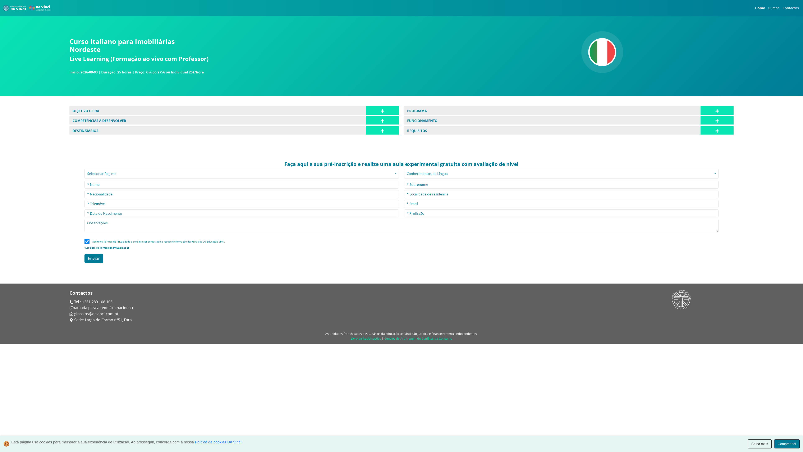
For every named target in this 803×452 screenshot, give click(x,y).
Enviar (94, 258)
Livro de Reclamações (366, 338)
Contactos (791, 8)
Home (760, 8)
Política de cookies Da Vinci (218, 442)
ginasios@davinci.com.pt (96, 313)
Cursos (773, 8)
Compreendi (787, 444)
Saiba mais (759, 444)
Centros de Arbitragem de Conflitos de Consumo (418, 338)
